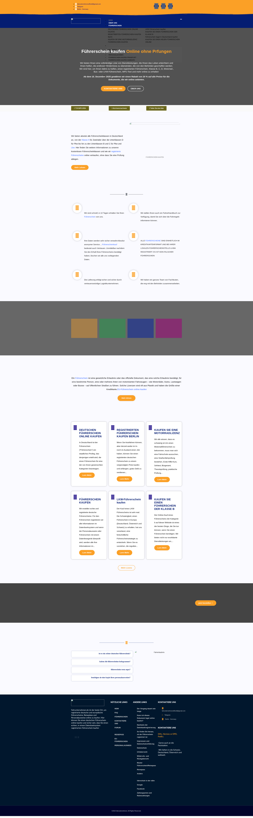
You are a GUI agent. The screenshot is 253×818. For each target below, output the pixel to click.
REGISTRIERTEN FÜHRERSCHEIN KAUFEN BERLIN (128, 433)
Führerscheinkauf (109, 244)
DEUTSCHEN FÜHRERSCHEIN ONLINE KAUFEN (90, 433)
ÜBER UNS (113, 23)
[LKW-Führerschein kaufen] (113, 497)
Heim (111, 20)
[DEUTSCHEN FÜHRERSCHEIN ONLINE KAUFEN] (75, 428)
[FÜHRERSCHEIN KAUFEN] (75, 497)
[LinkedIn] (78, 737)
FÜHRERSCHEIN (115, 26)
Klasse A (85, 140)
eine (74, 382)
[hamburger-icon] (181, 19)
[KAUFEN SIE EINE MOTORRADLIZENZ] (150, 428)
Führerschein (89, 217)
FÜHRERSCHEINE (153, 241)
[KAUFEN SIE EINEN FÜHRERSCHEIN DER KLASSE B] (150, 497)
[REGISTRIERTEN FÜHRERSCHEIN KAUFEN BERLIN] (113, 428)
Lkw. (73, 147)
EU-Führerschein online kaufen (132, 389)
